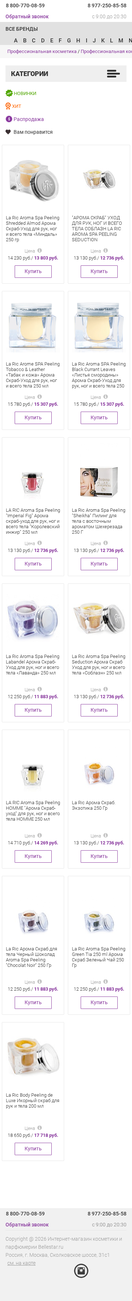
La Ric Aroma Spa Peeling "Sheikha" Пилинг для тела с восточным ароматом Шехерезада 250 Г (98, 521)
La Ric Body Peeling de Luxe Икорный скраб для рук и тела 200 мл (32, 1100)
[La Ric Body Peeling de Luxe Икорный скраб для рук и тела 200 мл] (33, 1056)
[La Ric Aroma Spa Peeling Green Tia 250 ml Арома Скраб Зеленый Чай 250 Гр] (99, 910)
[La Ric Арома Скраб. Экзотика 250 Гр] (99, 764)
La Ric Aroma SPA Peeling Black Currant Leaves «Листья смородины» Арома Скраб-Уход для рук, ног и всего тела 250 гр (99, 377)
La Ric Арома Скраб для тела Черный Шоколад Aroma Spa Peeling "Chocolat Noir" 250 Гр (31, 957)
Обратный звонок (27, 16)
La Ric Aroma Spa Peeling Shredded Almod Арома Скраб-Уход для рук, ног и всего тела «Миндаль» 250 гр (32, 228)
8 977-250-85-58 (107, 5)
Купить (33, 271)
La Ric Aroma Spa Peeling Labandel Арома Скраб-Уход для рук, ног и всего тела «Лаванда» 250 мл (32, 665)
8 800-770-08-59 (25, 5)
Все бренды (22, 29)
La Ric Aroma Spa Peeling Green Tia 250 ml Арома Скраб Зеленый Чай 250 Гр (98, 957)
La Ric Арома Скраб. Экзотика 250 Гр (93, 805)
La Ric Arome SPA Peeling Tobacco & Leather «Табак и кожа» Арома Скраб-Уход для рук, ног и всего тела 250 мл (33, 375)
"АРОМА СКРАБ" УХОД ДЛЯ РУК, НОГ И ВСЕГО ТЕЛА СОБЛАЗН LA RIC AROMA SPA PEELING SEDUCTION (97, 228)
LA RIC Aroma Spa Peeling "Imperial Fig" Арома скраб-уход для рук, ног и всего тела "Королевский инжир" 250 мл (33, 521)
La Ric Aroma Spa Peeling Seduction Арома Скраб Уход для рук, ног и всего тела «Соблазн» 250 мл (98, 665)
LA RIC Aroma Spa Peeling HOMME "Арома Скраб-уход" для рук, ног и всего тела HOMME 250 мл (33, 811)
